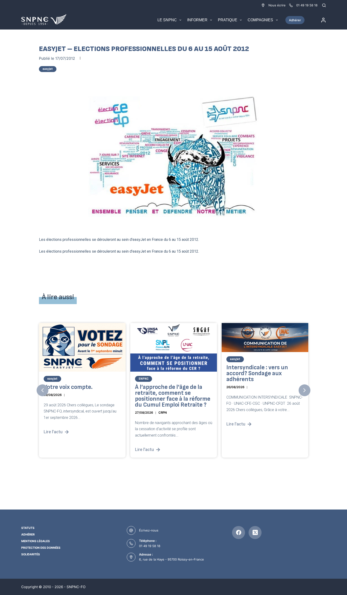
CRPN (162, 412)
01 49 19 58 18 (149, 546)
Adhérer (295, 20)
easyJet (47, 69)
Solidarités (30, 554)
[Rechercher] (324, 5)
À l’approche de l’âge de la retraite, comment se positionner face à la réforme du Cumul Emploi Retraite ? (172, 395)
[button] (42, 390)
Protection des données (40, 547)
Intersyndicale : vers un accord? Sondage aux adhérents (257, 373)
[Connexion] (323, 20)
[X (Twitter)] (255, 532)
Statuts (27, 528)
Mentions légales (35, 541)
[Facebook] (238, 532)
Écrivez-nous (148, 530)
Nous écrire (277, 5)
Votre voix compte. (68, 387)
